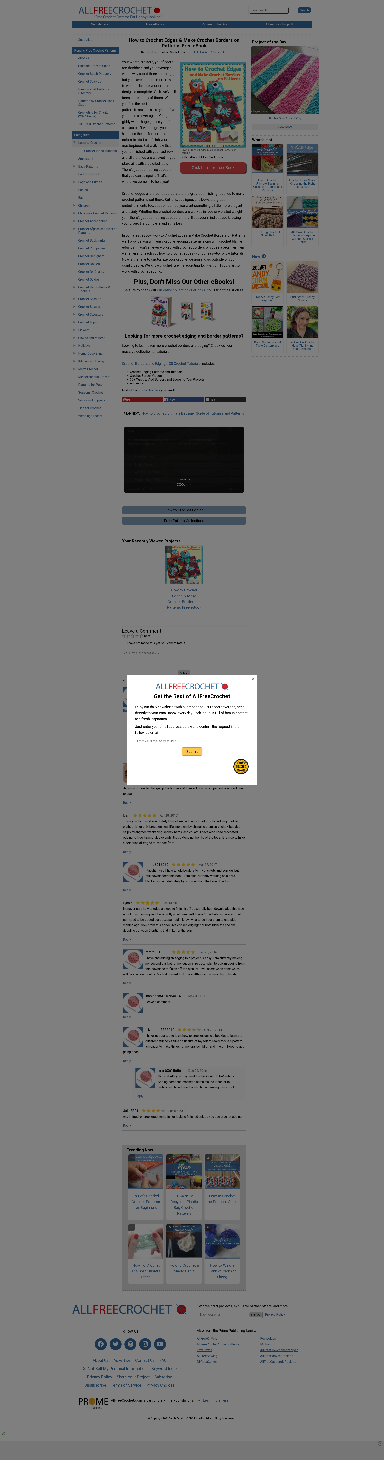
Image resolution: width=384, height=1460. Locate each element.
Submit (192, 751)
